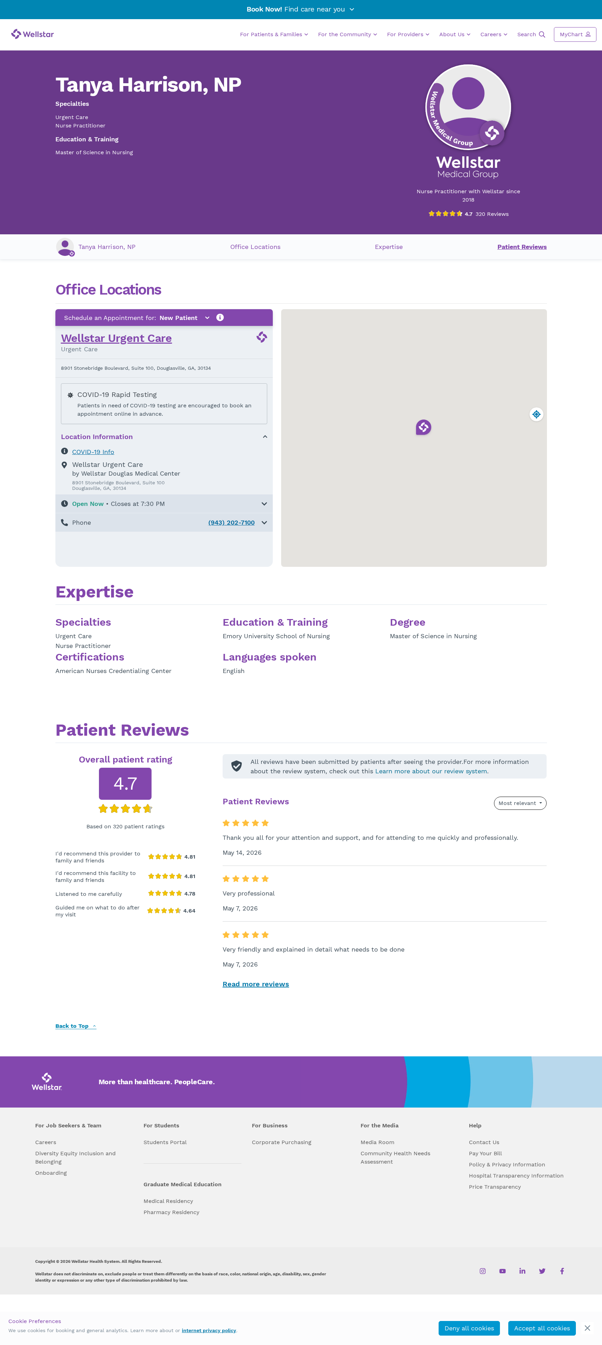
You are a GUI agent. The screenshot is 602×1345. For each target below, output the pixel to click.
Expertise (389, 246)
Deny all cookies (469, 1328)
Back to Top (72, 1026)
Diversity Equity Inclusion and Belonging (75, 1157)
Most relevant (518, 803)
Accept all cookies (542, 1328)
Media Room (377, 1142)
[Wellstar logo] (32, 34)
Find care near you (297, 9)
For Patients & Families (272, 34)
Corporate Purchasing (281, 1142)
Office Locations (255, 246)
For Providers (406, 34)
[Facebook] (562, 1270)
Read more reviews (256, 984)
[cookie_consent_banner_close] (587, 1328)
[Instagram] (482, 1270)
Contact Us (484, 1142)
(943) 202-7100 (231, 522)
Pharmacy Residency (171, 1212)
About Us (452, 34)
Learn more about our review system (431, 771)
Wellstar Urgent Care (116, 338)
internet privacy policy (209, 1330)
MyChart (572, 34)
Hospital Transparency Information (516, 1175)
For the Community (345, 34)
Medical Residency (168, 1201)
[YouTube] (502, 1270)
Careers (491, 34)
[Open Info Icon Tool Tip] (220, 318)
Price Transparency (495, 1186)
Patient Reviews (522, 246)
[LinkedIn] (522, 1270)
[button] (164, 503)
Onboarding (51, 1173)
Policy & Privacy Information (507, 1164)
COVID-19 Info (93, 451)
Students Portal (165, 1142)
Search (527, 34)
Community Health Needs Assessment (395, 1157)
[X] (542, 1270)
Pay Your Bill (485, 1153)
